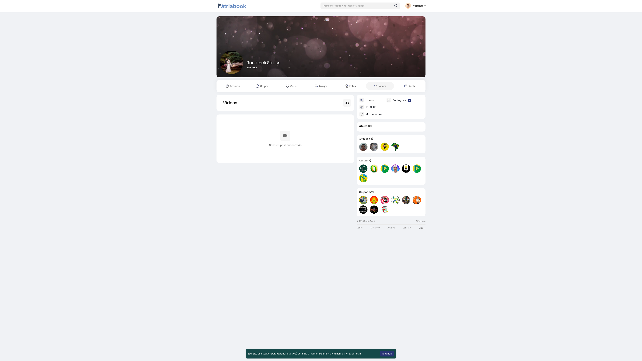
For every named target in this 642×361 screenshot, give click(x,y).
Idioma (421, 221)
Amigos (363, 138)
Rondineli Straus (263, 63)
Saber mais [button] (355, 353)
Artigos (391, 228)
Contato (407, 228)
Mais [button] (421, 227)
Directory (375, 228)
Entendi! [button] (387, 353)
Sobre (359, 228)
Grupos (363, 192)
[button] (360, 6)
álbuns (363, 126)
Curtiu (363, 160)
